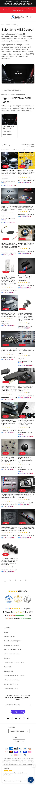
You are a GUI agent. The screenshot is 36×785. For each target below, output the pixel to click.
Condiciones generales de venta (14, 675)
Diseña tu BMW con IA (11, 684)
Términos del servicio (26, 767)
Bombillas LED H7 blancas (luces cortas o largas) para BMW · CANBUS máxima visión (26, 173)
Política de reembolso (26, 764)
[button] (4, 17)
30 (26, 580)
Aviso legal (24, 770)
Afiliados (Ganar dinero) (11, 680)
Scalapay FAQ (8, 671)
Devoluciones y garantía (11, 645)
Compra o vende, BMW (11, 688)
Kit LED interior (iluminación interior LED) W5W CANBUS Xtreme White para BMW (9, 350)
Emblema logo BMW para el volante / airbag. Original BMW (26, 244)
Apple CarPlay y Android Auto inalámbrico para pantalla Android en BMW (8, 315)
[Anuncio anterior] (3, 10)
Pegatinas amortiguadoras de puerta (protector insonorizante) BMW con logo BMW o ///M (26, 423)
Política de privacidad (12, 767)
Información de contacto (19, 773)
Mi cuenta (7, 628)
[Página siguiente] (31, 580)
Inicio (3, 25)
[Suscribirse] (30, 705)
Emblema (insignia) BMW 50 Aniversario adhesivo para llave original (26, 496)
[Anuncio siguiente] (32, 10)
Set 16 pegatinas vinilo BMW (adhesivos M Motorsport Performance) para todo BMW (9, 497)
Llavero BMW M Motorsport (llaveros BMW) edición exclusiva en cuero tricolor (9, 529)
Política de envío (15, 770)
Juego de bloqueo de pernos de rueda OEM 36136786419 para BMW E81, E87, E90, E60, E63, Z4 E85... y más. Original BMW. (9, 561)
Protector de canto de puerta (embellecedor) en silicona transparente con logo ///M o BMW (8, 460)
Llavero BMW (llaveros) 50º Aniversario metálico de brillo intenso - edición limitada (26, 388)
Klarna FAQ (7, 667)
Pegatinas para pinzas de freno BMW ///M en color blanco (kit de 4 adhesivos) (26, 207)
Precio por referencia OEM (12, 649)
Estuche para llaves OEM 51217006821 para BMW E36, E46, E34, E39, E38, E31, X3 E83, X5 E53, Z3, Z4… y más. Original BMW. (9, 389)
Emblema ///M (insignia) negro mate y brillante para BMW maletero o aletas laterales (26, 351)
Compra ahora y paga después (14, 662)
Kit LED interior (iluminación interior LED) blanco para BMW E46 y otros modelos (9, 172)
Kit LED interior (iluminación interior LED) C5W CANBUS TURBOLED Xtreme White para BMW (9, 208)
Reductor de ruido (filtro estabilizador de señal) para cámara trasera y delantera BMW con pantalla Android (9, 245)
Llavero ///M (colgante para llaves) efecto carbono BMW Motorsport (26, 529)
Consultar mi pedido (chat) (12, 641)
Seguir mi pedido (9, 636)
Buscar (6, 632)
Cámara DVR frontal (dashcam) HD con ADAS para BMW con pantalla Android (8, 423)
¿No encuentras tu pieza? (12, 654)
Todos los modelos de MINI (11, 90)
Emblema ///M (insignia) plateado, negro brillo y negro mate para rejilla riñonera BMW (25, 278)
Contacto (7, 658)
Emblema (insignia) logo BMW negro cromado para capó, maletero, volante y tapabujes (25, 460)
